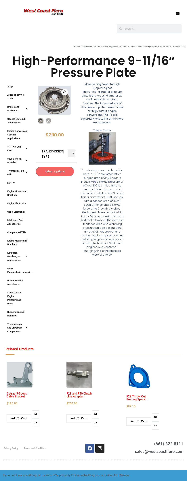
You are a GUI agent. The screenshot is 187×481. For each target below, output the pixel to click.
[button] (178, 13)
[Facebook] (89, 448)
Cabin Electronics (16, 211)
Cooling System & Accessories (16, 121)
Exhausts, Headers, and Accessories (14, 256)
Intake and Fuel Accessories (15, 222)
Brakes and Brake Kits (13, 108)
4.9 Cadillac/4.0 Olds (15, 172)
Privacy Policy (11, 448)
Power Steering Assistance (15, 282)
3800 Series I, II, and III (14, 160)
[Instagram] (99, 448)
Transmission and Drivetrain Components (14, 328)
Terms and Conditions (35, 448)
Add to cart (19, 418)
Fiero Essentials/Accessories (19, 270)
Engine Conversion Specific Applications (17, 135)
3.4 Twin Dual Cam (14, 148)
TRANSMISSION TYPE (53, 154)
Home (76, 47)
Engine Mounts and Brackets (17, 193)
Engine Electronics (16, 203)
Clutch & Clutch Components (133, 47)
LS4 (9, 183)
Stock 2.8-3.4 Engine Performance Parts (14, 298)
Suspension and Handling (15, 314)
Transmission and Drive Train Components (99, 47)
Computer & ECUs (16, 232)
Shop (10, 86)
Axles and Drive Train (15, 96)
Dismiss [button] (124, 475)
